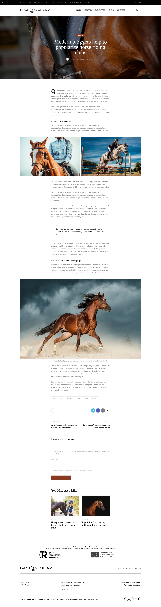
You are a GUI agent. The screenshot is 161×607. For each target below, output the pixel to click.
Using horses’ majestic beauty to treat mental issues (63, 525)
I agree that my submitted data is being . (73, 471)
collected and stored (85, 470)
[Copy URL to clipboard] (108, 410)
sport (86, 398)
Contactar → (65, 589)
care (54, 398)
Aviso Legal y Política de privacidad (128, 568)
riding (78, 398)
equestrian (70, 398)
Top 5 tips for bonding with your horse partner (94, 524)
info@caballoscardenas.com (70, 585)
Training (80, 35)
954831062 (69, 583)
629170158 (82, 583)
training (94, 398)
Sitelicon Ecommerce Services (88, 599)
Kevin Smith (103, 361)
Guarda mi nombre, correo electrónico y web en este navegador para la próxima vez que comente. (81, 452)
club (61, 398)
